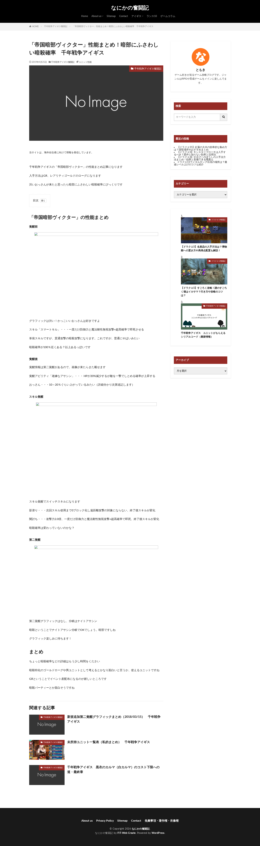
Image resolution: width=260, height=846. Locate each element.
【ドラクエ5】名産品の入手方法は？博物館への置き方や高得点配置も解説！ (204, 249)
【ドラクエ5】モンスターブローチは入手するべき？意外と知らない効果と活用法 (200, 153)
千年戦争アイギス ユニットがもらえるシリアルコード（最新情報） (203, 335)
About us (96, 16)
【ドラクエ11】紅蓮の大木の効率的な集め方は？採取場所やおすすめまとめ (200, 148)
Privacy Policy (105, 820)
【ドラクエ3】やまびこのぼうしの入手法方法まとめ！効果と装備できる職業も (200, 158)
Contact (123, 16)
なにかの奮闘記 (130, 8)
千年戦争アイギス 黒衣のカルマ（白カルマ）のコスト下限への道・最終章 (113, 770)
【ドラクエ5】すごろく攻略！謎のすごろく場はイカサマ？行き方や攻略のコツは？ (204, 292)
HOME (35, 26)
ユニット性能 (85, 62)
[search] (223, 117)
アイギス (136, 16)
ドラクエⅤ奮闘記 (218, 220)
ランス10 (152, 16)
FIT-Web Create (126, 833)
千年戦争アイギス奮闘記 (55, 26)
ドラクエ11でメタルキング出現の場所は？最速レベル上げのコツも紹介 (200, 163)
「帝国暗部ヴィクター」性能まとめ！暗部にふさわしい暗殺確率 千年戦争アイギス (113, 26)
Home (84, 16)
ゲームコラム (167, 16)
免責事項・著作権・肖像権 (162, 820)
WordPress (158, 833)
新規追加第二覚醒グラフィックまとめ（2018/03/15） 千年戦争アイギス (114, 719)
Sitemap (111, 16)
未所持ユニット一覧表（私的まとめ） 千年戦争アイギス (108, 742)
